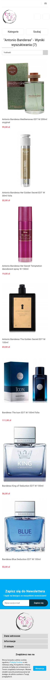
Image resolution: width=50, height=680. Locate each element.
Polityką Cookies (16, 662)
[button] (25, 636)
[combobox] (25, 52)
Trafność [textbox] (7, 52)
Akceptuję (39, 668)
